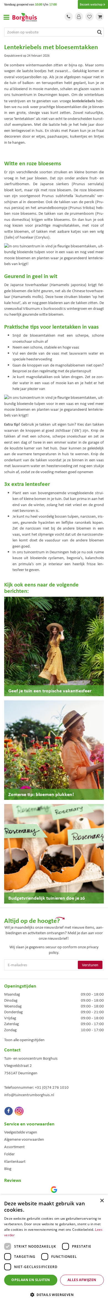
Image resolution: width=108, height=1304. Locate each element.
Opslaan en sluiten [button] (30, 1279)
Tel (69, 16)
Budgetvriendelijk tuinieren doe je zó (46, 897)
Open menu (6, 17)
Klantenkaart (14, 1161)
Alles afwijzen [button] (82, 1279)
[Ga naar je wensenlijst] (89, 16)
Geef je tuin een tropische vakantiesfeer (49, 690)
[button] (54, 1294)
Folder (9, 1154)
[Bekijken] (100, 16)
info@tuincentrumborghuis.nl (29, 1095)
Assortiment (14, 1146)
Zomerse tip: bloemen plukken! (41, 794)
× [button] (102, 1201)
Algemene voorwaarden (24, 1139)
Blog (7, 1168)
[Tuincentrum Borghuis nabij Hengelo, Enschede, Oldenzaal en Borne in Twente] (24, 16)
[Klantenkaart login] (79, 16)
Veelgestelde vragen (20, 1132)
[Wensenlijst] (89, 16)
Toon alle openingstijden (24, 1040)
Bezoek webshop (91, 4)
